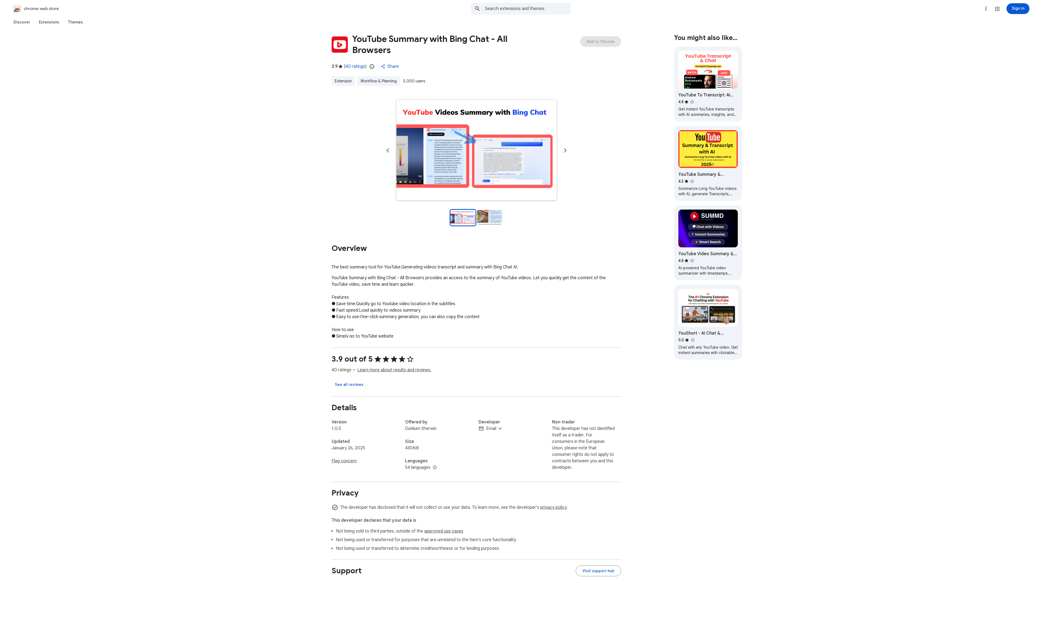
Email (491, 428)
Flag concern (344, 461)
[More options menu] (986, 8)
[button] (997, 9)
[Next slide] (565, 150)
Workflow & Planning (379, 81)
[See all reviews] (349, 384)
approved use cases (443, 531)
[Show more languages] (435, 467)
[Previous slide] (387, 150)
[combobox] (528, 8)
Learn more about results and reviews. (394, 370)
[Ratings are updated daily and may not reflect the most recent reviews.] (371, 66)
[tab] (22, 22)
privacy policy (553, 507)
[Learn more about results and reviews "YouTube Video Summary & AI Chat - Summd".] (691, 260)
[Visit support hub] (598, 570)
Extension (343, 81)
